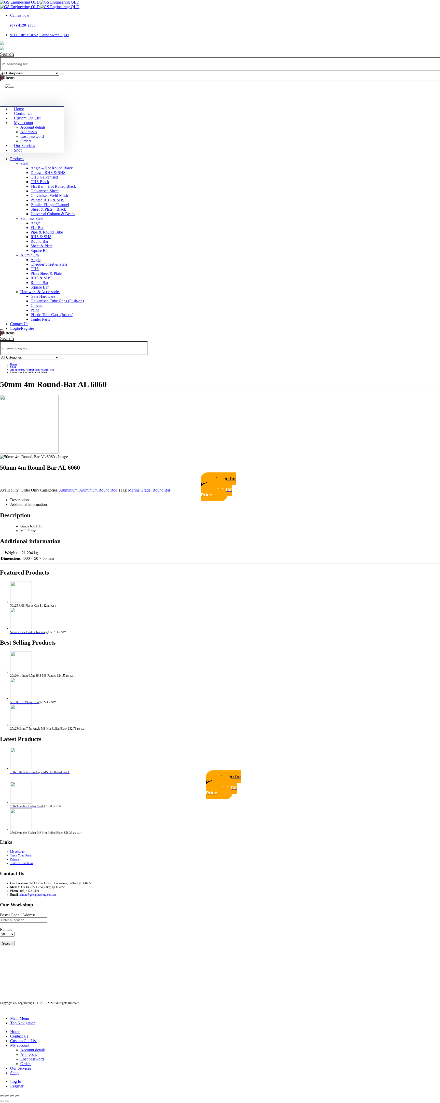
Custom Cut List (27, 118)
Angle (35, 223)
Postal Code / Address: (18, 915)
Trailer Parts (40, 319)
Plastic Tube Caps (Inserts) (52, 314)
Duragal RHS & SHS (48, 172)
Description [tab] (19, 500)
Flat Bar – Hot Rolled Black (53, 186)
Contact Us (23, 113)
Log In (15, 1081)
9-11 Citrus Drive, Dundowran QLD (39, 35)
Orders (25, 141)
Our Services (24, 145)
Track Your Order (21, 855)
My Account (17, 851)
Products (17, 159)
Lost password (32, 136)
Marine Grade (139, 490)
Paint (35, 310)
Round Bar (39, 241)
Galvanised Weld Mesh (49, 195)
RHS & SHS (41, 237)
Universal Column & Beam (53, 214)
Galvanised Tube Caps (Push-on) (57, 301)
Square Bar (40, 250)
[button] (7, 54)
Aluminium (29, 255)
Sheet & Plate (41, 246)
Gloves (36, 305)
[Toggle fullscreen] (7, 1096)
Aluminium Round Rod (98, 490)
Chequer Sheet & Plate (49, 264)
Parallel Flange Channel (50, 204)
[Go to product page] (225, 592)
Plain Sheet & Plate (46, 273)
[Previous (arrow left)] (2, 1100)
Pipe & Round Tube (47, 232)
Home (19, 109)
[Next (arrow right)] (7, 1100)
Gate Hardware (43, 296)
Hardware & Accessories (40, 292)
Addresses (28, 132)
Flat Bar (37, 227)
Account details (32, 127)
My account (23, 122)
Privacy (14, 859)
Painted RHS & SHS (47, 200)
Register (16, 1086)
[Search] (62, 74)
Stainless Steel (31, 218)
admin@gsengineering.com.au (37, 894)
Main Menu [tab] (19, 1018)
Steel (24, 163)
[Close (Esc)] (17, 1096)
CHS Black (40, 182)
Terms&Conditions (21, 863)
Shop (18, 150)
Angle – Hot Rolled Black (52, 168)
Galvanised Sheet (45, 191)
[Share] (12, 1096)
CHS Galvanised (44, 177)
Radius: (6, 929)
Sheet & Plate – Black (48, 209)
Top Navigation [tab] (22, 1023)
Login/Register (22, 328)
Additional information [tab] (28, 504)
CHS (35, 269)
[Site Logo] (39, 2)
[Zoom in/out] (2, 1096)
